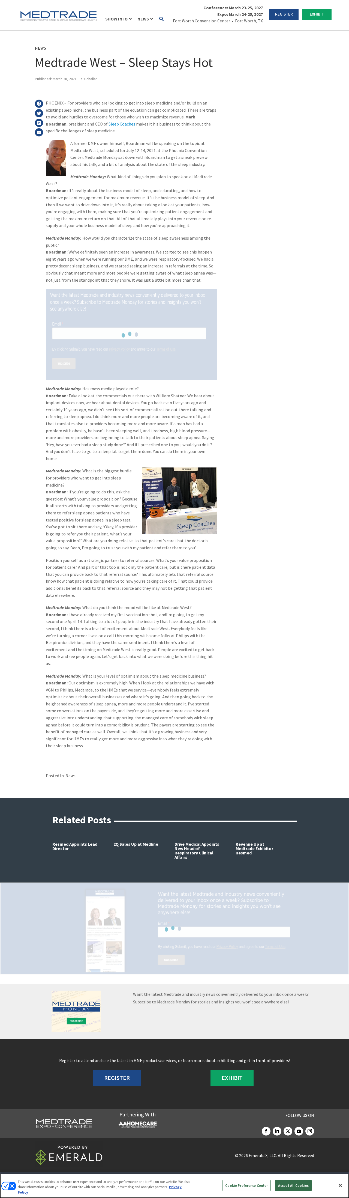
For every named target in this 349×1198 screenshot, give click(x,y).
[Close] (340, 1185)
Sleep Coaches (122, 124)
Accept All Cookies (293, 1185)
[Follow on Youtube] (298, 1131)
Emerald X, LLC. (263, 1155)
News (40, 48)
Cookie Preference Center (246, 1185)
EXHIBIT (317, 14)
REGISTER (284, 14)
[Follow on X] (288, 1131)
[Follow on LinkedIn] (277, 1131)
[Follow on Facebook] (266, 1131)
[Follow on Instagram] (309, 1131)
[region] (174, 1186)
